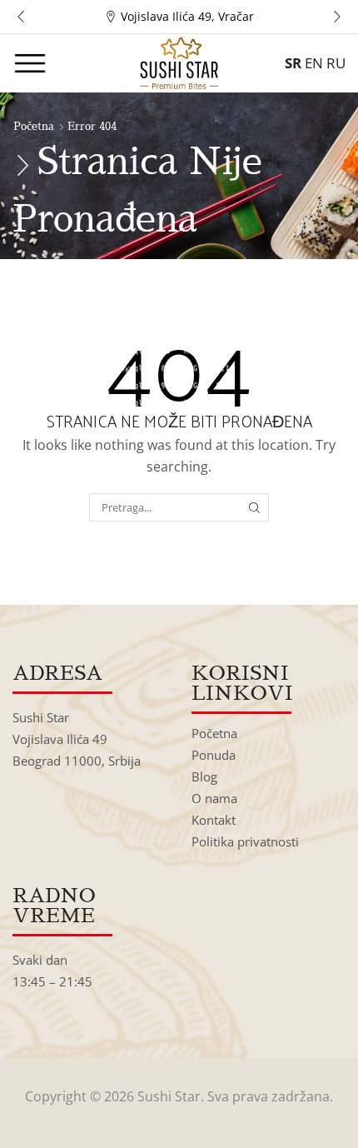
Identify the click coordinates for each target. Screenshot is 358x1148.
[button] (21, 16)
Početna (33, 126)
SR (293, 62)
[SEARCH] (255, 507)
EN (314, 62)
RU (336, 62)
